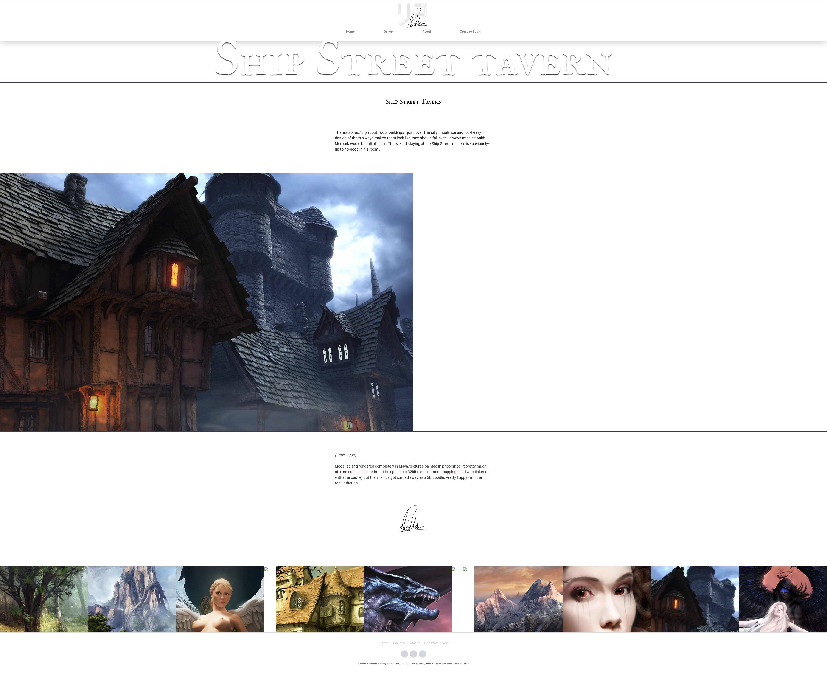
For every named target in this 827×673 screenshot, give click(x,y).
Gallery (389, 31)
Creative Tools (470, 31)
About (427, 31)
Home (350, 31)
